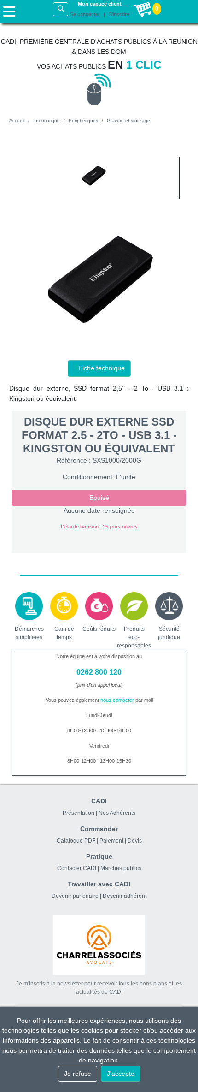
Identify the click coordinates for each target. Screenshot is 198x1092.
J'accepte (120, 1073)
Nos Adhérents (117, 813)
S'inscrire (119, 14)
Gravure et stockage (128, 120)
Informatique (46, 120)
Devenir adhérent (124, 896)
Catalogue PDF (76, 840)
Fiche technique (101, 368)
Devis (135, 840)
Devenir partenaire (75, 896)
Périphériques (83, 120)
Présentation (78, 813)
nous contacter (117, 700)
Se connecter (85, 14)
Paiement (111, 840)
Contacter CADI (76, 868)
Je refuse (77, 1073)
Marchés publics (120, 868)
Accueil (16, 120)
